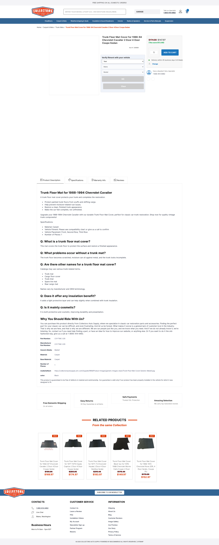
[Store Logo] (14, 492)
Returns (73, 532)
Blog (110, 515)
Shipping (111, 508)
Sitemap (140, 541)
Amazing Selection (163, 400)
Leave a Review (76, 511)
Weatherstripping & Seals (79, 21)
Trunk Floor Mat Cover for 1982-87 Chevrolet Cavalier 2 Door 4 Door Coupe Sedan (49, 465)
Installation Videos (77, 518)
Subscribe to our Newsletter (109, 492)
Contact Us (74, 508)
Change (155, 64)
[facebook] (148, 79)
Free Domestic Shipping (54, 403)
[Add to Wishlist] (55, 443)
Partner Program (76, 528)
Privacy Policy (113, 532)
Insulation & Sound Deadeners (103, 21)
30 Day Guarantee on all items (92, 404)
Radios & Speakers (133, 21)
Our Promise (112, 525)
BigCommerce (115, 541)
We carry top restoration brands (166, 404)
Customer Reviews (115, 518)
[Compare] (55, 449)
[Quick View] (55, 437)
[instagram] (156, 502)
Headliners (48, 21)
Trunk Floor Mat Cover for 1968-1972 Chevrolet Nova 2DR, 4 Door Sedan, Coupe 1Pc (146, 466)
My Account (74, 521)
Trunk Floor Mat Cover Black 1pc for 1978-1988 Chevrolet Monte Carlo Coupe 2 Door (121, 465)
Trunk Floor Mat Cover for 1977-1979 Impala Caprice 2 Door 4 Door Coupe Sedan (73, 465)
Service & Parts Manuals (152, 21)
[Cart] (186, 12)
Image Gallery (113, 521)
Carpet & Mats (61, 21)
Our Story (111, 528)
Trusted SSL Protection (131, 400)
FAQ (71, 515)
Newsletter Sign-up (77, 525)
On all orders (48, 406)
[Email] (153, 79)
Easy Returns (87, 401)
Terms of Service (114, 535)
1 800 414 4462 (159, 74)
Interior (120, 21)
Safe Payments (130, 397)
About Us (111, 511)
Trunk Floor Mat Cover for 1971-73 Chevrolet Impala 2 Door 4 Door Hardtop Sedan (97, 465)
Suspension (169, 21)
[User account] (180, 12)
